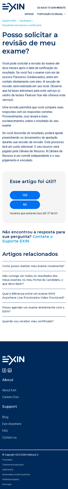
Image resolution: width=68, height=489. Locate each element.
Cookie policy (7, 470)
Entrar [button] (29, 14)
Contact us (9, 437)
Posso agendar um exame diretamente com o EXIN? (33, 309)
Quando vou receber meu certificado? (28, 321)
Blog (5, 417)
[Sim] (25, 195)
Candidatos (25, 20)
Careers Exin (10, 397)
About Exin (9, 390)
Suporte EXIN (9, 20)
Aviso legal (7, 484)
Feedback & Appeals (10, 479)
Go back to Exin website (51, 7)
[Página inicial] (13, 7)
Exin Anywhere (11, 424)
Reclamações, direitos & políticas (16, 474)
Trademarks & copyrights (13, 465)
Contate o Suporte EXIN (27, 238)
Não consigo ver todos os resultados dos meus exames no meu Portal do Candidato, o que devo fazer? (32, 280)
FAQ (5, 430)
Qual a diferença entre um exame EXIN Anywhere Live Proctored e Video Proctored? (33, 295)
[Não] (25, 204)
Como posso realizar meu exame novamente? (33, 266)
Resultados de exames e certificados (22, 25)
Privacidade (7, 460)
